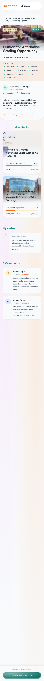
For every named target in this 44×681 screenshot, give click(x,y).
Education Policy (10, 29)
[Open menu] (38, 6)
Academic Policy (10, 115)
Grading (23, 115)
